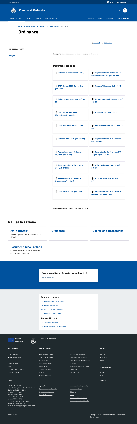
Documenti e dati (13, 372)
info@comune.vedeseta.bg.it (21, 401)
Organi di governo (13, 354)
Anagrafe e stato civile (46, 354)
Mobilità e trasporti (45, 375)
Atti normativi (54, 26)
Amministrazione (29, 26)
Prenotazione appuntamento (48, 389)
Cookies (72, 395)
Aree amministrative (14, 357)
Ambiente (73, 363)
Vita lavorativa (43, 360)
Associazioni (109, 18)
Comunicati (103, 357)
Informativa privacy (76, 389)
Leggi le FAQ (43, 386)
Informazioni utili (42, 26)
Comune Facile (94, 417)
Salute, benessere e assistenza (79, 366)
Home (20, 26)
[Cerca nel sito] (125, 10)
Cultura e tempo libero (46, 357)
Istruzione (91, 18)
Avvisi (102, 360)
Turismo (41, 372)
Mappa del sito (12, 414)
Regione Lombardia (14, 2)
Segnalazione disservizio (46, 392)
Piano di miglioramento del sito (79, 401)
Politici (10, 366)
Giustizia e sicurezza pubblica (78, 357)
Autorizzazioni (74, 369)
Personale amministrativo (16, 369)
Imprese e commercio (45, 363)
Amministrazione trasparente (79, 386)
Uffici (9, 360)
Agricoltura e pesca (75, 372)
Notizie (102, 354)
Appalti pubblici (43, 366)
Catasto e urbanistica (45, 369)
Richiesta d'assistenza (45, 395)
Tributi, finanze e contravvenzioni (80, 360)
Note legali (73, 392)
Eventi (102, 376)
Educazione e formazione (77, 354)
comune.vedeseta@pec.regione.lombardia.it (21, 405)
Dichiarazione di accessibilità (78, 398)
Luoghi (102, 373)
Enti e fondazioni (13, 363)
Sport (100, 18)
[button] (116, 2)
